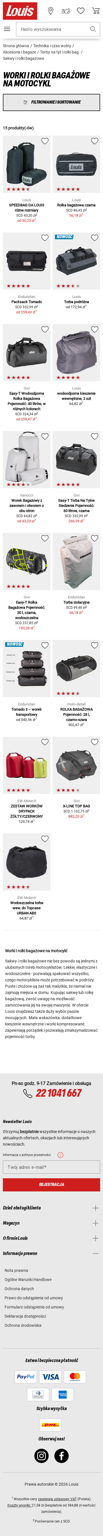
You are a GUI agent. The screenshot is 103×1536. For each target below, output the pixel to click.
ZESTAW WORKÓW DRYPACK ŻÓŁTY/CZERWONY (26, 811)
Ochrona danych (19, 1288)
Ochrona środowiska (23, 1325)
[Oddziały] (50, 11)
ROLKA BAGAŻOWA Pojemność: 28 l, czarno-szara (76, 714)
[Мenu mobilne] (7, 29)
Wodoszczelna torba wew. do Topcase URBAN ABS (26, 908)
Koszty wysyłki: (19, 1505)
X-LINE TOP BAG (76, 806)
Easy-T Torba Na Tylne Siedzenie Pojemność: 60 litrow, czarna (76, 505)
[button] (93, 29)
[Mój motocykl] (66, 11)
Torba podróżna (76, 302)
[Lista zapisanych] (80, 11)
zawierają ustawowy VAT (57, 1499)
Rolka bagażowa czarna (76, 205)
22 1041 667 (58, 1093)
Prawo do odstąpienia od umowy (34, 1298)
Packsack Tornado (26, 302)
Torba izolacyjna (77, 602)
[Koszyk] (96, 11)
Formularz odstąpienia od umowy (34, 1307)
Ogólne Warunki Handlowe (28, 1279)
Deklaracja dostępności (25, 1316)
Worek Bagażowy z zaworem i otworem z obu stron (26, 505)
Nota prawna (16, 1270)
